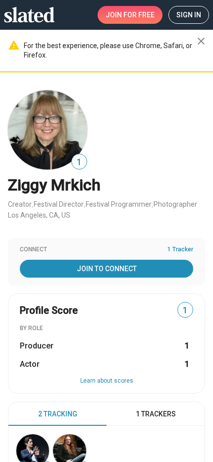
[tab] (57, 414)
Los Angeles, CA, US (39, 215)
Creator (20, 204)
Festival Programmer (119, 204)
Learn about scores (106, 380)
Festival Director (59, 204)
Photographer (175, 204)
